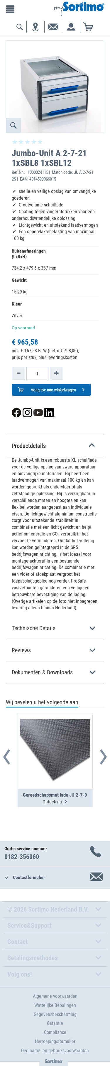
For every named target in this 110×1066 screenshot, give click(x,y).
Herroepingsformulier (55, 1041)
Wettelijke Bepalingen (55, 1005)
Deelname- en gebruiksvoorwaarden (55, 1050)
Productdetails (29, 445)
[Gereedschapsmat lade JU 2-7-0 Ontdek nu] (55, 737)
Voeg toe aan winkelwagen (53, 390)
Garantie (55, 1023)
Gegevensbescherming (55, 1014)
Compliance (55, 1032)
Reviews (21, 650)
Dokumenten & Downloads (42, 672)
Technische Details (33, 628)
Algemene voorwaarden (55, 996)
